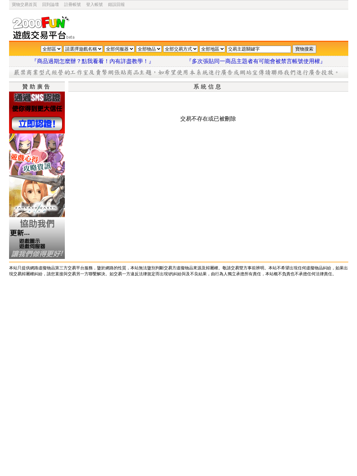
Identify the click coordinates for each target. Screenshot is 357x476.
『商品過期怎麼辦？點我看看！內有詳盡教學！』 (101, 61)
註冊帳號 (72, 4)
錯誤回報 (116, 4)
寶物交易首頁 (24, 4)
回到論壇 (50, 4)
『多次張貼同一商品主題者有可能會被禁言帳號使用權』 (256, 61)
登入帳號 (94, 4)
